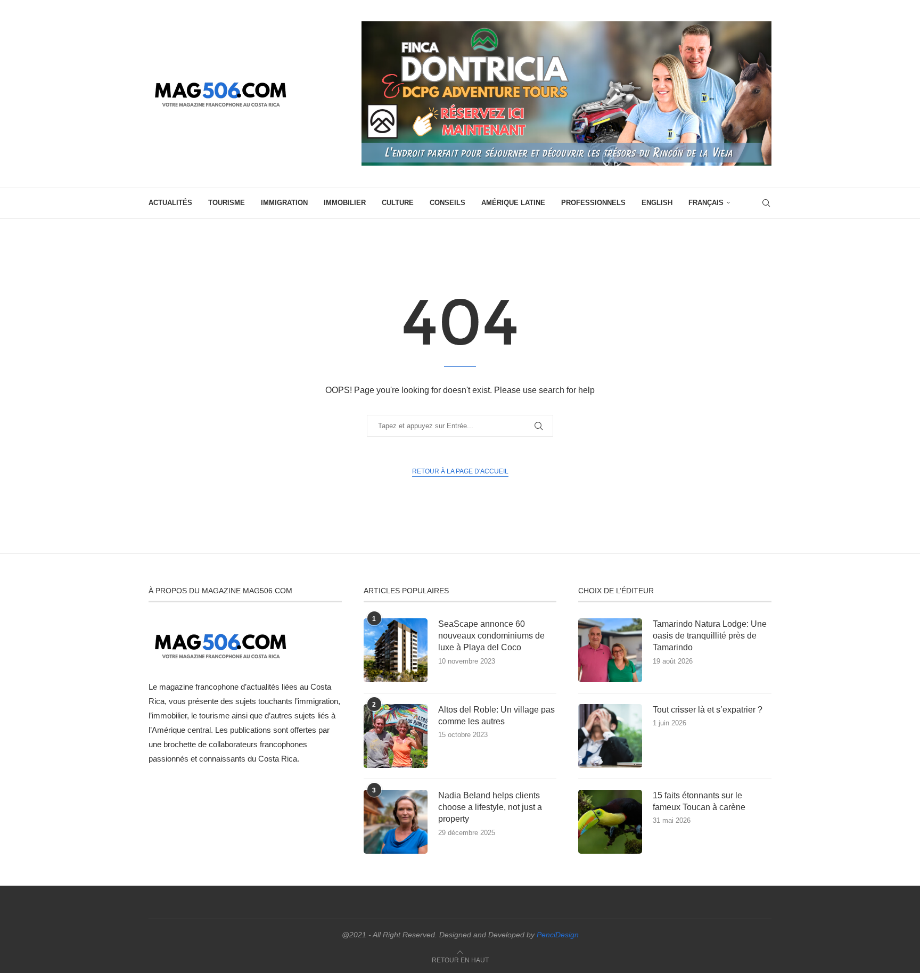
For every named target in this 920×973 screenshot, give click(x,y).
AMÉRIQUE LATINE (513, 203)
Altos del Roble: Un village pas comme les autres (496, 715)
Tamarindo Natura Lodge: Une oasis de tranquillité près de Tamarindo (710, 635)
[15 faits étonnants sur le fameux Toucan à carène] (610, 822)
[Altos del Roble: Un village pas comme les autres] (396, 736)
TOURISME (226, 203)
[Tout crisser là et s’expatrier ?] (610, 736)
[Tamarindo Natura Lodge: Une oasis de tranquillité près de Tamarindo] (610, 650)
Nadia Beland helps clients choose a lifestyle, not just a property (490, 807)
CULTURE (398, 203)
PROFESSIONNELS (593, 203)
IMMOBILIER (345, 203)
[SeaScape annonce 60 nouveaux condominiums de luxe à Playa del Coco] (396, 650)
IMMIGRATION (284, 203)
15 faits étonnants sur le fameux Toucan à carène (699, 801)
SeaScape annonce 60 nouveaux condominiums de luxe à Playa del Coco (491, 635)
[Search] (766, 202)
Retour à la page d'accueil (460, 471)
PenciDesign (558, 934)
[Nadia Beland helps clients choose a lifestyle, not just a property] (396, 822)
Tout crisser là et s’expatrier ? (707, 709)
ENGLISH (657, 203)
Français (706, 203)
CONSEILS (447, 203)
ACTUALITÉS (170, 203)
